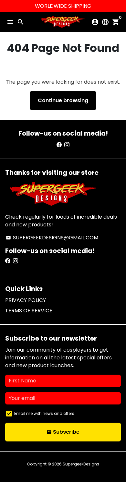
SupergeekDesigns (81, 464)
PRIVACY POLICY (25, 300)
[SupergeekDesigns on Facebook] (59, 145)
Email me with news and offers (44, 413)
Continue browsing (63, 100)
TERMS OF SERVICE (28, 310)
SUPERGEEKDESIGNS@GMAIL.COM (52, 237)
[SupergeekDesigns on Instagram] (66, 145)
